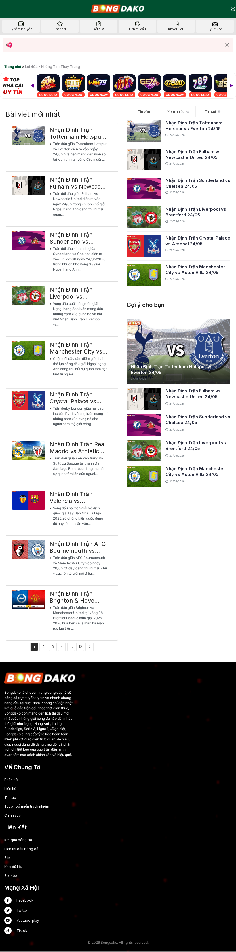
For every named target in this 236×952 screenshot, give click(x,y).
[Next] (231, 85)
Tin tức (10, 797)
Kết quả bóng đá (18, 840)
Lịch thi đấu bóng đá (21, 849)
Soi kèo (10, 875)
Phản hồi (11, 780)
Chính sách (13, 815)
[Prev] (32, 85)
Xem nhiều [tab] (176, 111)
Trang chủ (12, 66)
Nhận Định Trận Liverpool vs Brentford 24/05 (195, 212)
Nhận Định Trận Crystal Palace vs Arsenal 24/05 (197, 240)
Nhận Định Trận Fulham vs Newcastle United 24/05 (193, 154)
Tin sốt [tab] (210, 111)
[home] (118, 8)
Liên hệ (10, 788)
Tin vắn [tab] (144, 111)
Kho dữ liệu (13, 866)
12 (80, 647)
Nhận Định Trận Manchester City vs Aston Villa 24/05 (195, 269)
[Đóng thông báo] (227, 45)
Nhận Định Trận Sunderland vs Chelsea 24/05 (197, 183)
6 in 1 (8, 858)
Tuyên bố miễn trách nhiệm (26, 806)
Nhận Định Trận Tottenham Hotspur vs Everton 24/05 (193, 125)
